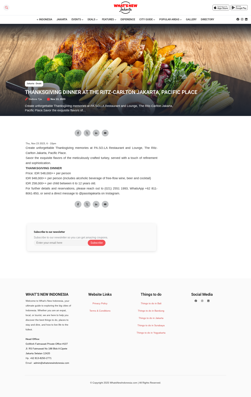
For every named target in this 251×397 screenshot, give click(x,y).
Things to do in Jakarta (151, 318)
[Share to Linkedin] (96, 133)
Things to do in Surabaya (151, 325)
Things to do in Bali (151, 303)
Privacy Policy (100, 303)
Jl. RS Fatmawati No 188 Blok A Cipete (46, 348)
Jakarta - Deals (34, 83)
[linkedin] (208, 300)
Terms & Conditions (99, 310)
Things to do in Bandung (151, 310)
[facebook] (196, 300)
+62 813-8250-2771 (41, 358)
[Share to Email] (105, 133)
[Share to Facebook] (78, 133)
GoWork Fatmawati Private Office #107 (47, 343)
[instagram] (202, 300)
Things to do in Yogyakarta (151, 332)
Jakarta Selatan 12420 (38, 353)
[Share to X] (87, 133)
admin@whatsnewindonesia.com (51, 363)
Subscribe (96, 242)
